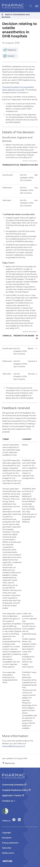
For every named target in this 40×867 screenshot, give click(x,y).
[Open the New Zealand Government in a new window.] (20, 861)
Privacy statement (10, 843)
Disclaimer (7, 838)
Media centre (8, 853)
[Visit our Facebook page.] (14, 820)
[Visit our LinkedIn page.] (19, 820)
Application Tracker (11, 795)
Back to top (10, 763)
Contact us (7, 801)
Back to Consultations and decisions (15, 16)
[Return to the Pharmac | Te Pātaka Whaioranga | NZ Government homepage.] (12, 6)
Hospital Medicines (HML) (15, 790)
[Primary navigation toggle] (36, 6)
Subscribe (6, 848)
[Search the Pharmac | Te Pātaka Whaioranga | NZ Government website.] (31, 6)
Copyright (6, 833)
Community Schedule (13, 785)
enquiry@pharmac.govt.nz (13, 746)
